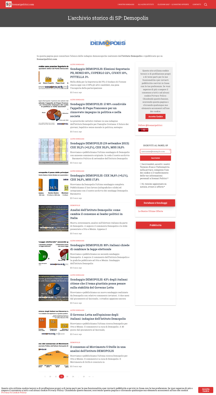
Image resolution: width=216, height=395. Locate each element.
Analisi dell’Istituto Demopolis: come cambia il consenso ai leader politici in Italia (96, 214)
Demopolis (75, 205)
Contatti (197, 4)
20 (50, 376)
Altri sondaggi (77, 64)
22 (61, 376)
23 (67, 376)
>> (89, 376)
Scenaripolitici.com (23, 4)
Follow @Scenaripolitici (150, 125)
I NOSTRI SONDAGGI (126, 4)
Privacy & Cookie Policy (14, 392)
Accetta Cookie (155, 116)
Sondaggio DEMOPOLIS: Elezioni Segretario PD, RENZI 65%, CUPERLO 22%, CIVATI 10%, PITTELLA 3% (100, 73)
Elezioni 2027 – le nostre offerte (173, 4)
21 (56, 376)
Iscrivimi (155, 158)
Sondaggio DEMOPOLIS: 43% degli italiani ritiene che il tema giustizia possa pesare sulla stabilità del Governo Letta (99, 283)
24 (73, 376)
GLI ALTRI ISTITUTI (146, 4)
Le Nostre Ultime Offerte (150, 211)
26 (84, 376)
